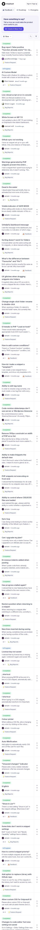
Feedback (8, 10)
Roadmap (22, 10)
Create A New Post (15, 29)
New (7, 36)
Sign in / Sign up (32, 4)
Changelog (34, 10)
